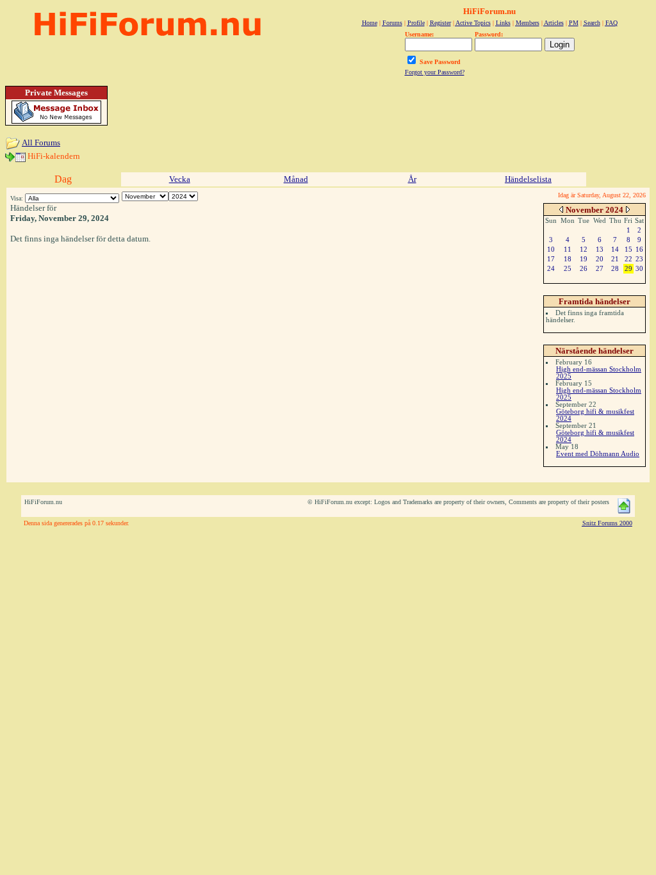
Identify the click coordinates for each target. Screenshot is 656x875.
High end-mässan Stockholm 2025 (598, 372)
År (412, 179)
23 (639, 259)
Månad (296, 179)
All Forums (41, 142)
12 (583, 249)
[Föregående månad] (561, 209)
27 (599, 268)
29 (628, 268)
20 (599, 259)
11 (567, 249)
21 (615, 259)
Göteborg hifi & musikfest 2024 (595, 414)
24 (551, 268)
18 (567, 259)
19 (583, 259)
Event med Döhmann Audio (597, 453)
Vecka (179, 179)
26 (583, 268)
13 (599, 249)
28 (615, 268)
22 (628, 259)
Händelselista (528, 179)
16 (639, 249)
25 (567, 268)
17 (551, 259)
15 (628, 249)
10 (551, 249)
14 (615, 249)
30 (639, 268)
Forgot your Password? (434, 72)
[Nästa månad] (628, 209)
